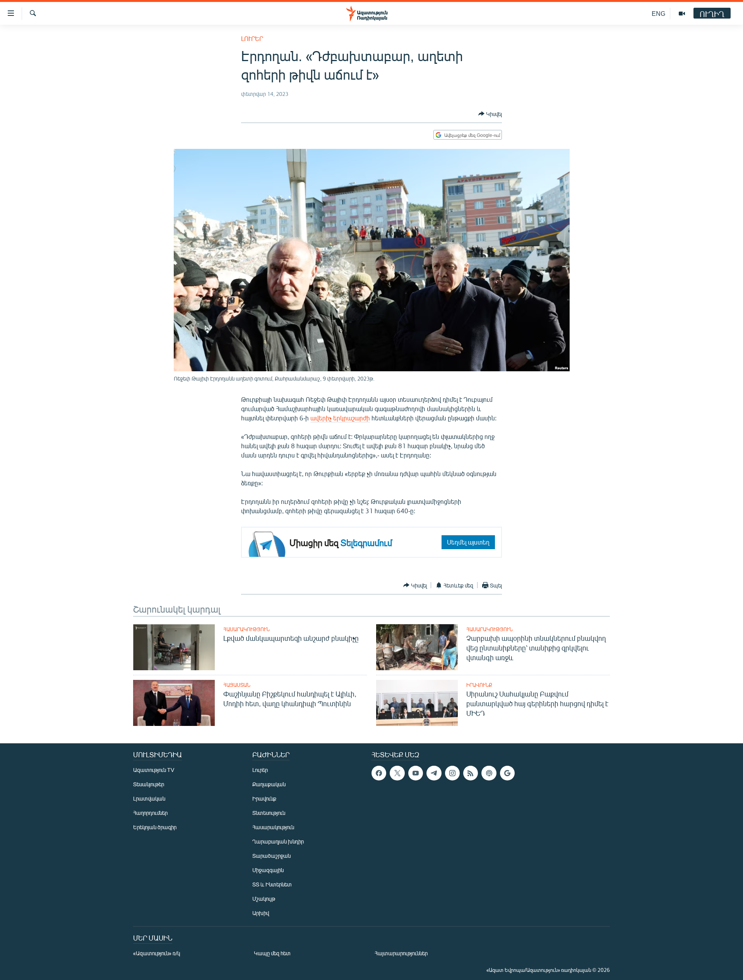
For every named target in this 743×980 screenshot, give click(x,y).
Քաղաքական (269, 784)
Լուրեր (252, 38)
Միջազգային (268, 870)
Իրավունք (479, 685)
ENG (658, 13)
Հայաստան (236, 685)
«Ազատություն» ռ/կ (156, 953)
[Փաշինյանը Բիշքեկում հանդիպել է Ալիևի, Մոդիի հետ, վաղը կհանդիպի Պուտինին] (174, 703)
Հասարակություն (246, 629)
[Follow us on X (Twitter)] (397, 773)
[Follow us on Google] (507, 773)
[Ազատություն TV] (681, 13)
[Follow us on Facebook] (379, 773)
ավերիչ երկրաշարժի (340, 418)
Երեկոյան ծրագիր (154, 827)
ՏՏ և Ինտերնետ (272, 884)
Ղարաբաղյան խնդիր (278, 841)
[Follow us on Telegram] (433, 773)
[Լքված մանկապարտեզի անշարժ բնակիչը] (174, 647)
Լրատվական (149, 798)
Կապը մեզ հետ (272, 953)
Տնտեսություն (268, 812)
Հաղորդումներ (150, 812)
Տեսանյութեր (148, 784)
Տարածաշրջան (271, 855)
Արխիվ (260, 913)
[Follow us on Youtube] (415, 773)
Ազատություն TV (153, 770)
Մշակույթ (263, 898)
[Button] (490, 113)
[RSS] (470, 773)
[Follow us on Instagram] (452, 773)
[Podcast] (488, 773)
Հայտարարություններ (401, 953)
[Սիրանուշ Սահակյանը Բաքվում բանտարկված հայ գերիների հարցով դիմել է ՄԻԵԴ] (417, 703)
